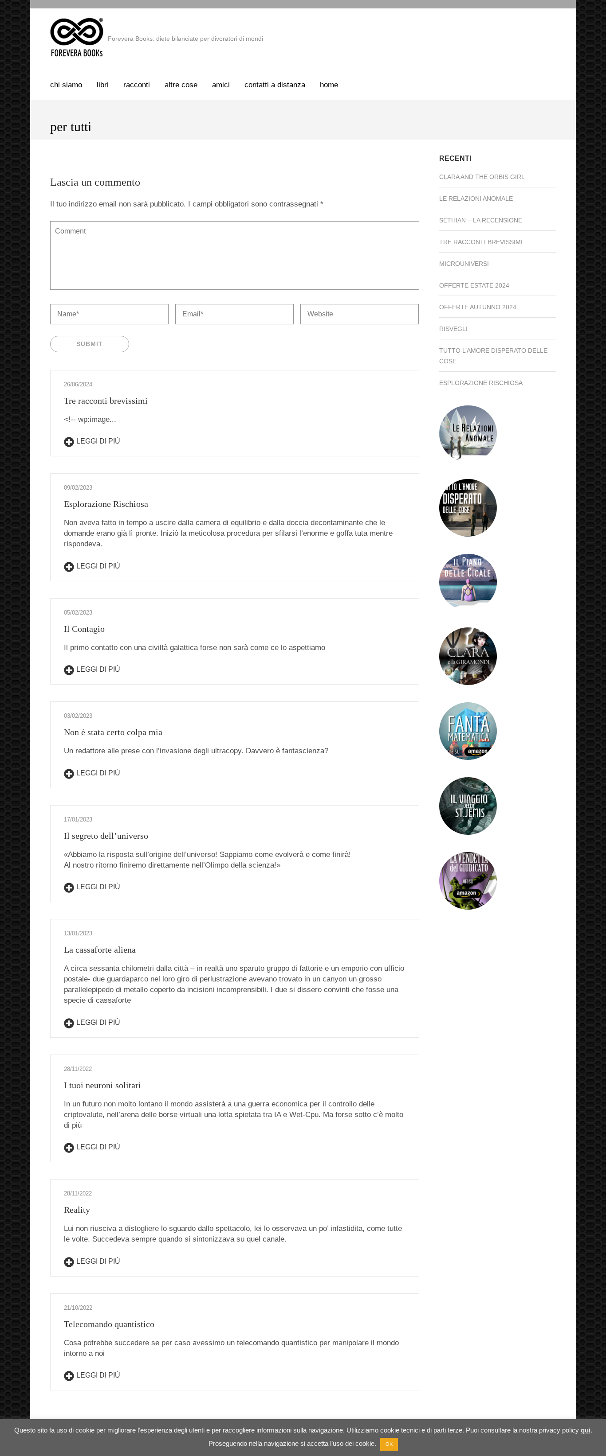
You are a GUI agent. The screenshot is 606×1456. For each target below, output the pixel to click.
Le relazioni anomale (476, 198)
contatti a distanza (274, 85)
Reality (77, 1210)
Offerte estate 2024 (474, 285)
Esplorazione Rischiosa (106, 504)
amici (221, 85)
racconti (136, 85)
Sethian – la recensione (480, 220)
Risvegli (453, 328)
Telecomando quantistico (109, 1324)
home (329, 85)
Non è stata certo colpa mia (113, 732)
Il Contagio (84, 629)
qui (585, 1430)
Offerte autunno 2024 (477, 307)
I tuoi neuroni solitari (102, 1085)
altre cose (181, 85)
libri (103, 85)
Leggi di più (98, 441)
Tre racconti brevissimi (106, 400)
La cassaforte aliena (100, 949)
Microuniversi (464, 263)
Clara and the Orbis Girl (482, 176)
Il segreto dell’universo (106, 836)
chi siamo (66, 85)
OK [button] (389, 1444)
